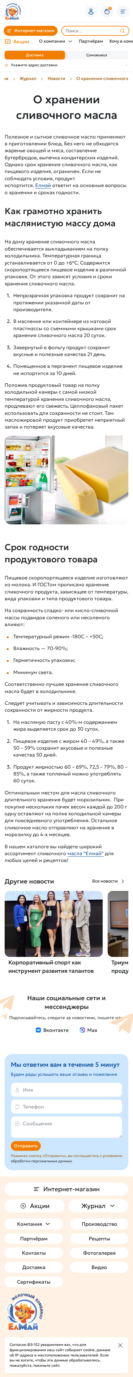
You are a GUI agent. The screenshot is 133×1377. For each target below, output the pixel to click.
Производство (99, 1224)
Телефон (33, 1106)
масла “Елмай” (85, 853)
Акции (21, 41)
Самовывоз (96, 55)
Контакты (34, 1253)
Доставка (35, 55)
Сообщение (37, 1123)
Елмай (43, 185)
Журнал (27, 78)
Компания (29, 1224)
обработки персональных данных (41, 1161)
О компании (52, 41)
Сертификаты (33, 1282)
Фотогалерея (99, 1253)
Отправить (26, 1146)
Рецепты (99, 1238)
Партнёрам (91, 41)
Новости (56, 78)
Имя (28, 1090)
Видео (99, 1267)
